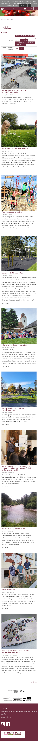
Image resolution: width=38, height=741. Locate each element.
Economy (29, 45)
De (32, 9)
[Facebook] (8, 724)
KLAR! (16, 49)
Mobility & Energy (20, 45)
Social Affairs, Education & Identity (24, 43)
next (36, 682)
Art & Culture (24, 40)
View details (23, 6)
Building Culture (19, 38)
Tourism (17, 40)
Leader (21, 49)
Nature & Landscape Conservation (24, 36)
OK (30, 6)
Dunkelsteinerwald (5, 19)
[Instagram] (3, 724)
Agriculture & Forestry (30, 38)
